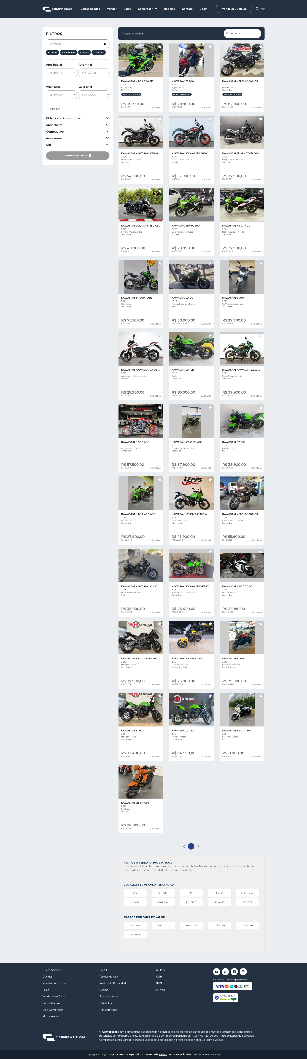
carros (163, 1054)
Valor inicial (53, 87)
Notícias (169, 8)
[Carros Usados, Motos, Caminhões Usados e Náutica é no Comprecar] (57, 8)
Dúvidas (47, 976)
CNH (159, 976)
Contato (187, 8)
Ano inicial (54, 64)
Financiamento (108, 996)
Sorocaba (248, 1035)
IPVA (159, 983)
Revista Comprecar (54, 983)
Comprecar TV (147, 8)
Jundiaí (119, 1039)
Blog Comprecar (52, 1009)
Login (204, 8)
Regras (103, 990)
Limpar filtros (76, 155)
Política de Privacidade (113, 983)
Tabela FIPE (106, 1003)
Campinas (105, 1039)
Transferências (108, 1009)
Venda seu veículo (234, 8)
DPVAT (160, 990)
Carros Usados (90, 8)
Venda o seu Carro (53, 996)
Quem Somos (51, 970)
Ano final (85, 64)
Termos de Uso (108, 976)
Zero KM (55, 108)
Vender (112, 8)
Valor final (85, 87)
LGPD (103, 970)
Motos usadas (51, 1016)
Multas (160, 970)
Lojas (127, 8)
